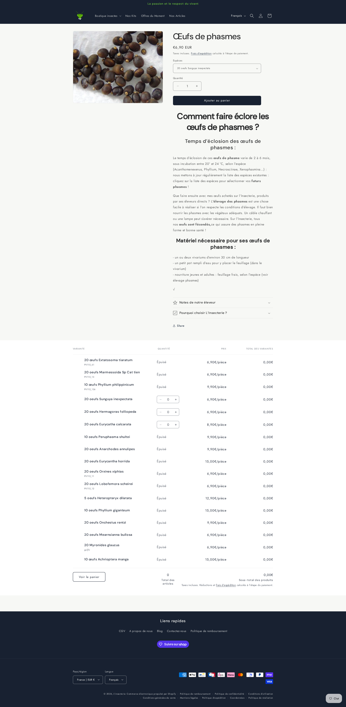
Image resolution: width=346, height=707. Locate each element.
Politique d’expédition (214, 697)
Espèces (177, 60)
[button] (108, 16)
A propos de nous (141, 631)
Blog (160, 631)
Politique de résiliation (260, 697)
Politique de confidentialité (229, 693)
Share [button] (180, 326)
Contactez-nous (176, 631)
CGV (122, 631)
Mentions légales (189, 697)
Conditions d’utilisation (260, 693)
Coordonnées (237, 697)
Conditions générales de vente (159, 697)
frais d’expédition (226, 585)
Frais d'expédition (201, 53)
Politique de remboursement (209, 631)
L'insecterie (120, 693)
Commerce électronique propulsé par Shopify (151, 693)
